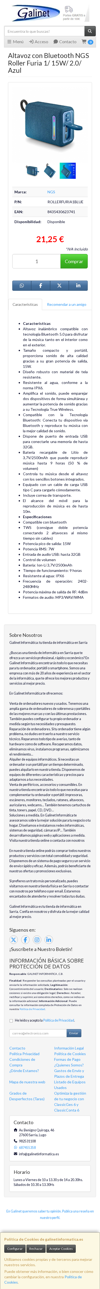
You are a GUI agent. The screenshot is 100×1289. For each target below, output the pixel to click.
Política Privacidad (24, 1053)
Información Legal (69, 1048)
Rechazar (36, 1249)
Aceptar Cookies (61, 1249)
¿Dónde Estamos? (24, 1070)
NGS (51, 192)
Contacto (67, 41)
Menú (17, 41)
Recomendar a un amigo (66, 304)
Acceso (41, 41)
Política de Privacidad (32, 1009)
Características (25, 304)
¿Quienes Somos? (69, 1065)
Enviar (73, 1033)
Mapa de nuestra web (27, 1082)
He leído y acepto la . (45, 1020)
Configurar (15, 1249)
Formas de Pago (67, 1059)
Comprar (74, 261)
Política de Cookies (70, 1053)
